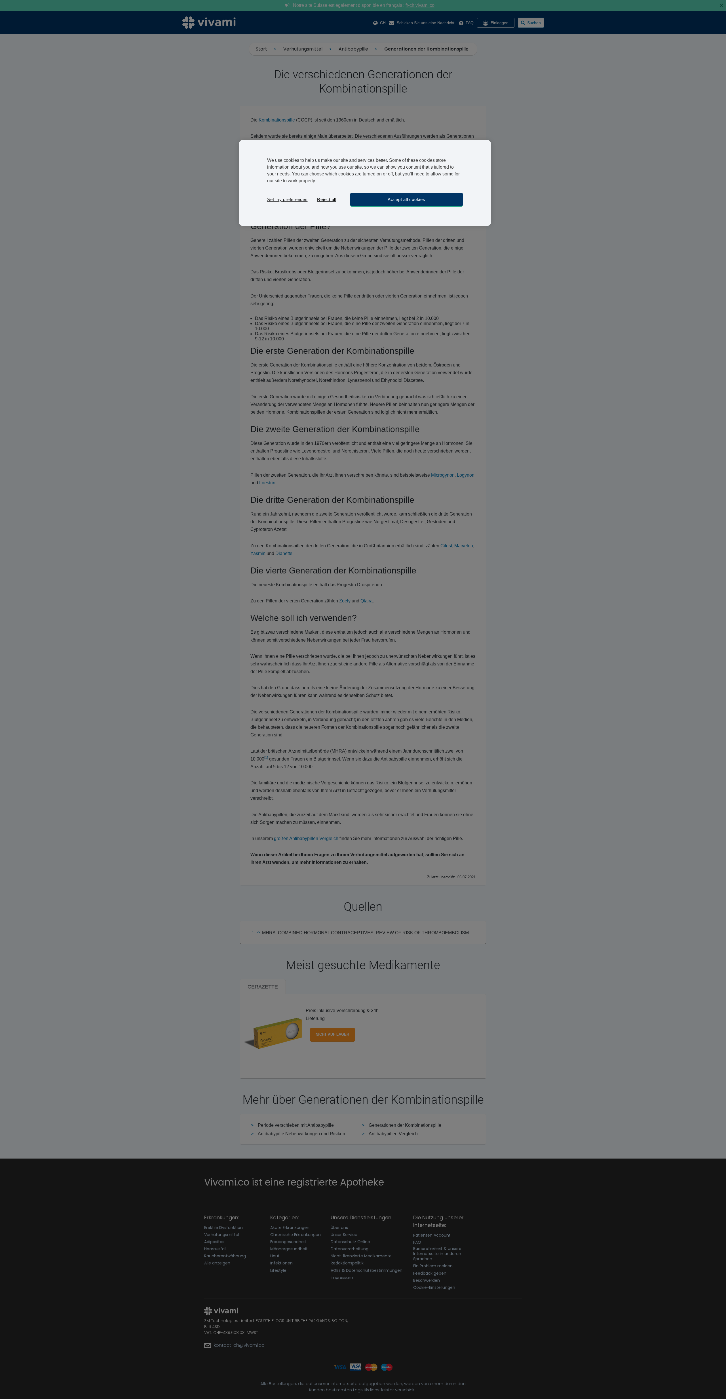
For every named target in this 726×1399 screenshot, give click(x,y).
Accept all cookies (406, 199)
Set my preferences (287, 199)
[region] (365, 183)
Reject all (326, 199)
